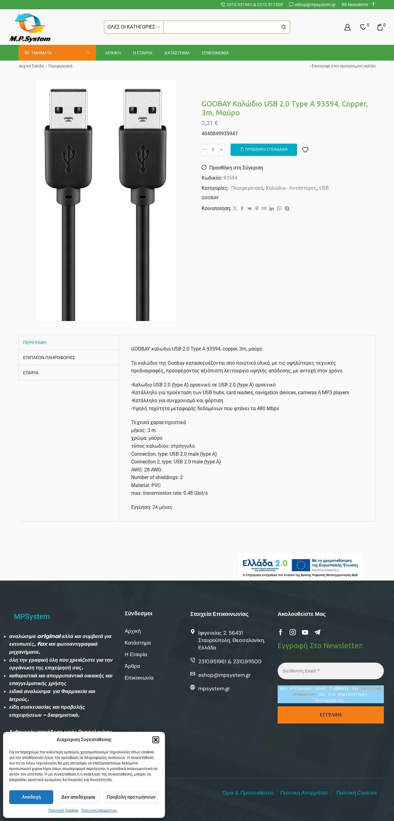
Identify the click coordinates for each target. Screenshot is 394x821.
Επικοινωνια (215, 52)
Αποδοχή (31, 797)
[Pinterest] (256, 208)
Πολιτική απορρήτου (99, 810)
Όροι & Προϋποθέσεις (248, 792)
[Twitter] (235, 208)
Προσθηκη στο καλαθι (266, 149)
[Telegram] (317, 632)
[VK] (249, 208)
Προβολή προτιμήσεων (131, 797)
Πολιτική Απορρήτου (304, 792)
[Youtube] (305, 632)
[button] (156, 740)
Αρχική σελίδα (31, 66)
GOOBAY (210, 197)
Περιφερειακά (60, 66)
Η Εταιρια (142, 52)
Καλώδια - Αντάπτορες (291, 188)
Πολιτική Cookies (63, 810)
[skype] (286, 208)
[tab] (34, 342)
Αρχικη (113, 52)
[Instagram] (293, 632)
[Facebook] (374, 4)
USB (324, 188)
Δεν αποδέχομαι (78, 797)
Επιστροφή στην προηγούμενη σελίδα (344, 66)
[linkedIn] (271, 208)
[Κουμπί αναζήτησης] (284, 27)
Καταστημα (177, 52)
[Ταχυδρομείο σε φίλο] (264, 208)
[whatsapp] (279, 208)
